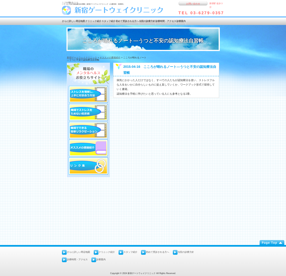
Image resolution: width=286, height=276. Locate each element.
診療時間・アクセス (165, 21)
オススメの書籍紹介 (110, 57)
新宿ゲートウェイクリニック (82, 57)
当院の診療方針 (147, 21)
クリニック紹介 (93, 21)
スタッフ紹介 (109, 21)
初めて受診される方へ (127, 21)
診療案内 (181, 21)
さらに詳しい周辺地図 (73, 21)
